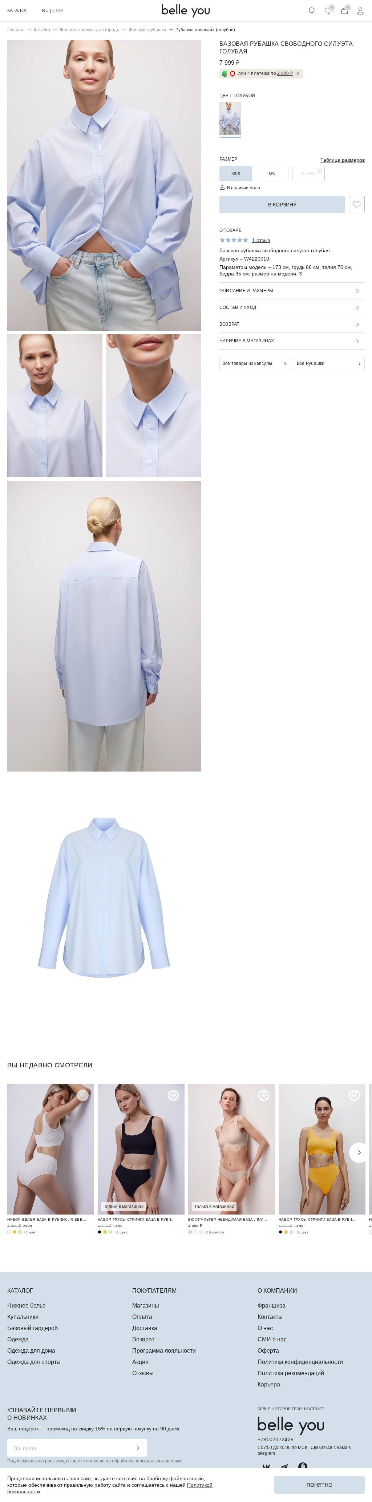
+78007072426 (276, 1439)
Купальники (23, 1317)
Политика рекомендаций (291, 1373)
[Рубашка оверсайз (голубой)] (230, 118)
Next (359, 1153)
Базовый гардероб (32, 1328)
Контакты (270, 1317)
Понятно (319, 1485)
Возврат (143, 1339)
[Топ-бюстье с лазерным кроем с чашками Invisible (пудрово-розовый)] (190, 1232)
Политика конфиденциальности (300, 1362)
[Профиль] (360, 11)
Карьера (269, 1384)
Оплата (142, 1317)
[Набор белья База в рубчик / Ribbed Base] (50, 1149)
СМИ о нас (272, 1339)
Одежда (18, 1339)
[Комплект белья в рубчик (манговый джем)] (14, 1232)
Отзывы (143, 1373)
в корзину (282, 205)
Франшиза (272, 1305)
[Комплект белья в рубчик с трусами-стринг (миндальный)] (110, 1232)
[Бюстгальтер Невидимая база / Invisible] (231, 1149)
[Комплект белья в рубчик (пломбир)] (9, 1232)
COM (57, 10)
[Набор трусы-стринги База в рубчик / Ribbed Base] (141, 1149)
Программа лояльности (164, 1351)
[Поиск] (312, 11)
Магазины (145, 1305)
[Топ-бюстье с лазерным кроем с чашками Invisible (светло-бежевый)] (201, 1232)
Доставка (144, 1328)
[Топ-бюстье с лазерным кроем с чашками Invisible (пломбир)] (195, 1232)
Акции (140, 1362)
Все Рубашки (311, 363)
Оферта (268, 1351)
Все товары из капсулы (247, 363)
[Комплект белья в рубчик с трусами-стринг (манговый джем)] (105, 1232)
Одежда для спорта (33, 1362)
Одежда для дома (31, 1351)
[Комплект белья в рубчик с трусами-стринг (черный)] (99, 1232)
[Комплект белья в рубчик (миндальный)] (20, 1232)
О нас (265, 1328)
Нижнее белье (26, 1305)
